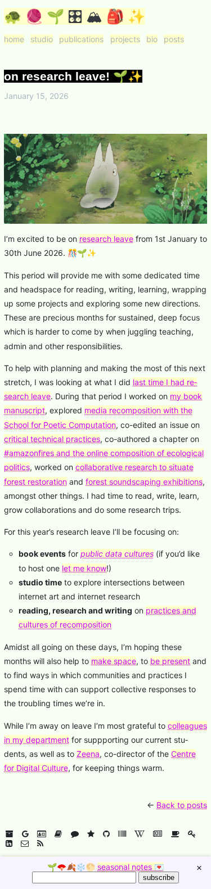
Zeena (88, 754)
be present (170, 661)
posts (174, 39)
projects (125, 39)
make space (113, 661)
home (14, 39)
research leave (106, 238)
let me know (84, 568)
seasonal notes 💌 (130, 867)
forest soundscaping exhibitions (144, 481)
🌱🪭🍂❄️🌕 (105, 867)
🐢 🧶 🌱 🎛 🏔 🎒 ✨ (74, 16)
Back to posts (181, 805)
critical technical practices (52, 439)
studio (41, 39)
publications (81, 39)
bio (152, 39)
